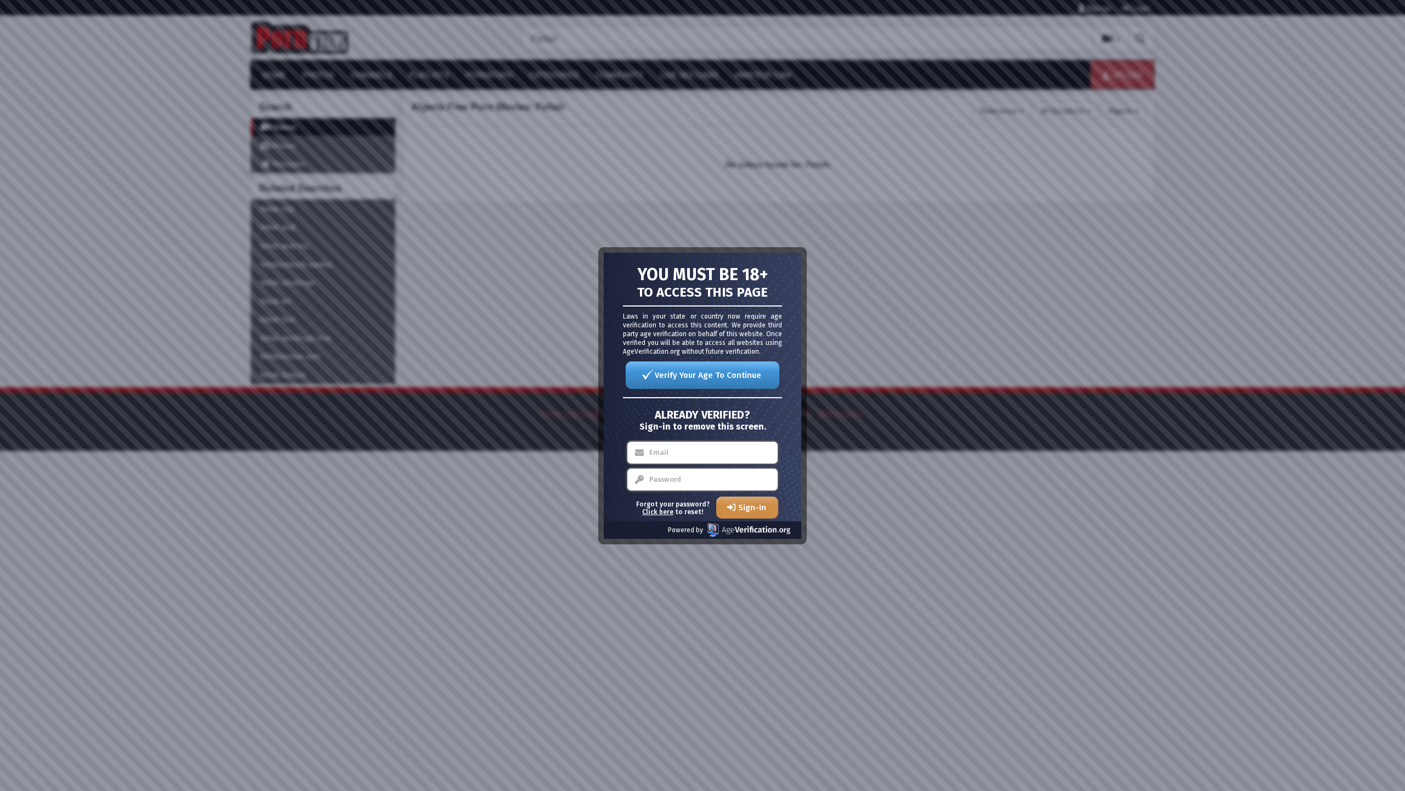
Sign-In (752, 508)
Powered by (685, 530)
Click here (657, 512)
